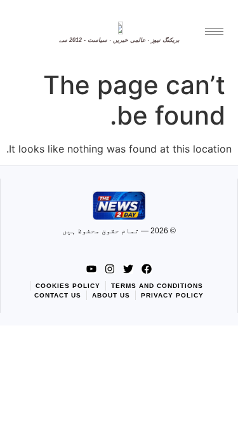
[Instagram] (110, 269)
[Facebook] (147, 269)
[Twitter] (128, 269)
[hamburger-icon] (214, 31)
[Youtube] (91, 269)
